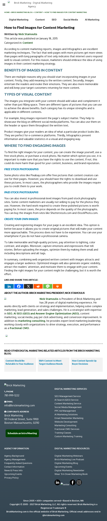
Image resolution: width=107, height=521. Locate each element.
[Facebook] (18, 286)
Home (7, 12)
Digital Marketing (18, 19)
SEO (54, 19)
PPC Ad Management (65, 410)
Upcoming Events (13, 474)
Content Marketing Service (68, 403)
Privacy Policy (11, 477)
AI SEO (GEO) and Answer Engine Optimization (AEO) (46, 313)
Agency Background (14, 455)
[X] (28, 286)
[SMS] (47, 286)
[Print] (57, 286)
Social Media (70, 19)
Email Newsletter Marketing (69, 418)
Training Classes (63, 432)
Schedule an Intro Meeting (22, 433)
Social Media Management (68, 407)
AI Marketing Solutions (66, 414)
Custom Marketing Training (68, 436)
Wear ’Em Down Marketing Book (71, 474)
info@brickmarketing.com (19, 405)
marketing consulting (31, 320)
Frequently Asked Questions (18, 463)
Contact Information (14, 466)
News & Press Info (13, 470)
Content (38, 12)
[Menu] (4, 4)
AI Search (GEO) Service (66, 399)
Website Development (66, 421)
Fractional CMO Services (67, 429)
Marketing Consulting (65, 425)
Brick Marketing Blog (21, 12)
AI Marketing (92, 19)
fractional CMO (19, 328)
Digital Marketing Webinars (69, 455)
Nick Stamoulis (27, 34)
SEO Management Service (68, 396)
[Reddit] (38, 286)
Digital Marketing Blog (66, 463)
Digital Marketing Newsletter (69, 470)
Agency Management (14, 459)
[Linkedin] (9, 286)
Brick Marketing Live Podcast (69, 459)
